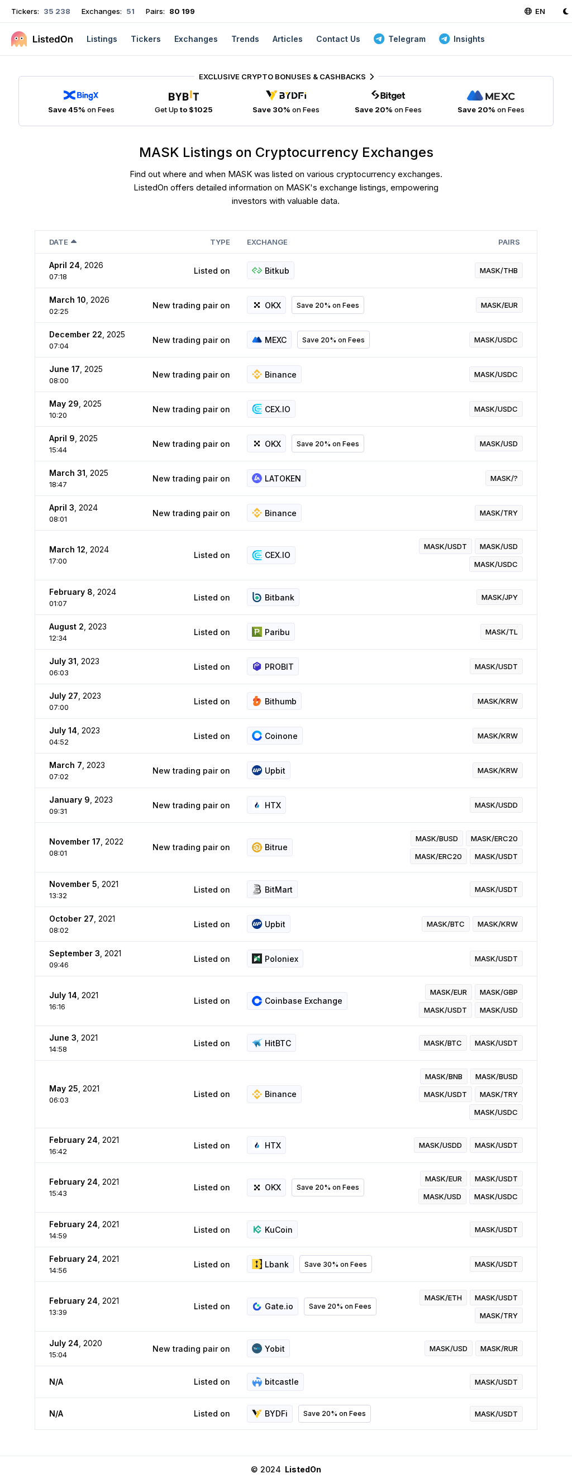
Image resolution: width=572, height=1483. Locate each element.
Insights (469, 39)
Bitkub (277, 270)
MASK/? (504, 478)
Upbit (275, 770)
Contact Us (338, 39)
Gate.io (279, 1306)
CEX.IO (277, 409)
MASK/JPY (500, 597)
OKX (273, 305)
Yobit (275, 1348)
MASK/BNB (444, 1076)
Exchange (267, 241)
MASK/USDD (496, 804)
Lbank (277, 1264)
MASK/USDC (496, 339)
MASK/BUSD (437, 838)
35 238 (56, 11)
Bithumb (281, 701)
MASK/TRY (499, 512)
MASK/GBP (499, 992)
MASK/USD (499, 443)
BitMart (279, 889)
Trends (245, 39)
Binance (281, 374)
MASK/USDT (445, 546)
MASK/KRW (498, 701)
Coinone (281, 736)
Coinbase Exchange (303, 1000)
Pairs (509, 241)
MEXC (276, 340)
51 (130, 11)
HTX (273, 805)
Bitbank (279, 597)
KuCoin (279, 1229)
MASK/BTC (446, 923)
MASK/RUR (499, 1348)
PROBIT (279, 666)
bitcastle (282, 1381)
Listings (102, 39)
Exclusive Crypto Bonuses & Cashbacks (282, 76)
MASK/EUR (499, 305)
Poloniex (281, 959)
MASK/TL (501, 631)
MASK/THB (499, 270)
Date (58, 241)
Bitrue (276, 847)
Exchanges (196, 39)
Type (220, 241)
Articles (288, 39)
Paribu (277, 632)
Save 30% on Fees (335, 1264)
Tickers (146, 39)
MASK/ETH (443, 1297)
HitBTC (278, 1043)
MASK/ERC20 (494, 838)
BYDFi (276, 1413)
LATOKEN (283, 478)
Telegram (407, 39)
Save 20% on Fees (328, 305)
